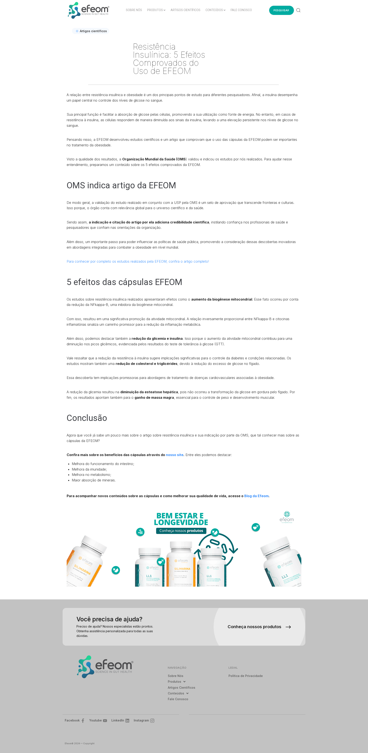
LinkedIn (117, 720)
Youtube (95, 720)
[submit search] (298, 10)
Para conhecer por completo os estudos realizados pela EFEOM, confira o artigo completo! (138, 261)
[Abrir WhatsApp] (357, 742)
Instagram (141, 720)
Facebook (72, 720)
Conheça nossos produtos (254, 626)
